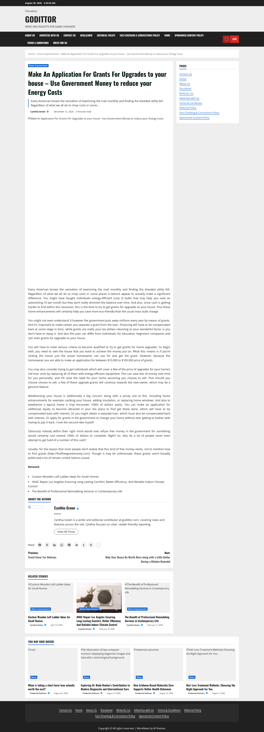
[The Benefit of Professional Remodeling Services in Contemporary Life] (147, 598)
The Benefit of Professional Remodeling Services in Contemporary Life (77, 491)
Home (167, 35)
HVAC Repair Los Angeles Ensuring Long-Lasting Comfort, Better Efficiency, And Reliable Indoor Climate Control (99, 621)
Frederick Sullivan (38, 693)
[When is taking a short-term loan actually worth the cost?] (53, 664)
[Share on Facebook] (40, 545)
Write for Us (60, 43)
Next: (137, 557)
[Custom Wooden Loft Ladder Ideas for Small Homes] (50, 598)
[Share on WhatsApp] (62, 545)
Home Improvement (38, 65)
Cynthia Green (38, 111)
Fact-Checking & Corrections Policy (140, 35)
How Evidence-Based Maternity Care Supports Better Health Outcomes (154, 687)
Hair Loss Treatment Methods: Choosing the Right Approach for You (210, 687)
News (33, 677)
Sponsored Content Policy (189, 35)
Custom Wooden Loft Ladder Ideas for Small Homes (65, 476)
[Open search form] (219, 39)
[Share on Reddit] (76, 545)
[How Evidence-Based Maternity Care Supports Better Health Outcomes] (158, 664)
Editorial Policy (106, 35)
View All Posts (66, 531)
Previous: (42, 555)
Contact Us (70, 35)
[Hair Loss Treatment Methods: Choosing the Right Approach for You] (211, 664)
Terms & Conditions (38, 43)
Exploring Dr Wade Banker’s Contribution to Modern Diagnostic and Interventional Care (105, 687)
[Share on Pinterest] (69, 545)
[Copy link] (98, 545)
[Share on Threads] (91, 545)
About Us (30, 35)
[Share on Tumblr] (84, 545)
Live (235, 39)
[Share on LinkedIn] (54, 545)
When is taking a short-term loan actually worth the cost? (51, 687)
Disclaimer (86, 35)
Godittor (40, 19)
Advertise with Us (49, 35)
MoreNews (143, 728)
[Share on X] (47, 545)
